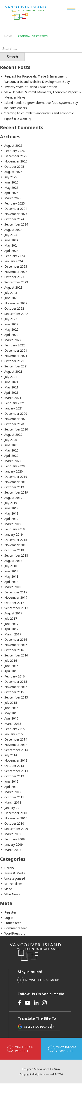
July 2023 (10, 293)
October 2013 (14, 766)
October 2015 (14, 692)
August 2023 (13, 287)
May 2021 (11, 387)
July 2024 (10, 235)
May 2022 (11, 329)
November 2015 (15, 687)
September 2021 (16, 366)
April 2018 (11, 582)
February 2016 (14, 676)
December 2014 (15, 739)
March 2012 (12, 792)
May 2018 (11, 576)
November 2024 (15, 214)
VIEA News (12, 894)
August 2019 (13, 498)
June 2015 (11, 708)
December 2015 (15, 681)
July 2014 (10, 755)
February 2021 (14, 403)
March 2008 (12, 850)
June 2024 (11, 240)
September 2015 (16, 697)
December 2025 (15, 156)
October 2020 (14, 424)
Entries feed (12, 923)
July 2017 (10, 618)
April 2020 (11, 455)
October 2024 (14, 219)
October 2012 (14, 776)
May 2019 (11, 513)
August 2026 (13, 145)
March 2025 (12, 198)
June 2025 (11, 182)
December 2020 (15, 413)
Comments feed (16, 928)
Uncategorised (14, 878)
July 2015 (10, 702)
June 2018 (11, 571)
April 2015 (11, 718)
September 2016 (16, 655)
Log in (8, 917)
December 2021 (15, 350)
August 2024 (13, 230)
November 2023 (15, 272)
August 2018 (13, 561)
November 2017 (15, 597)
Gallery (9, 868)
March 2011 (12, 802)
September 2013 (16, 771)
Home (8, 36)
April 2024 (11, 251)
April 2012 (11, 787)
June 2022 (11, 324)
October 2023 (14, 277)
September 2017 (16, 608)
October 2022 (14, 308)
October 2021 (14, 361)
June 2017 (11, 624)
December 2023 (15, 266)
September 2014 (16, 750)
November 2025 (15, 161)
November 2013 (15, 760)
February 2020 (14, 466)
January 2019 (13, 534)
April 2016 (11, 671)
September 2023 (16, 282)
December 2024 (15, 208)
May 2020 (11, 450)
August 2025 (13, 172)
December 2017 (15, 592)
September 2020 (16, 429)
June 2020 (11, 445)
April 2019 (11, 519)
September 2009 (16, 829)
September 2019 (16, 492)
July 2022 (10, 319)
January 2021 (13, 408)
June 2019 (11, 508)
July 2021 (10, 377)
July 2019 (10, 503)
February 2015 (14, 729)
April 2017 (11, 629)
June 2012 (11, 781)
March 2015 (12, 723)
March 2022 (12, 340)
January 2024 (13, 261)
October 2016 (14, 650)
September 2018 (16, 555)
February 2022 (14, 345)
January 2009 (13, 844)
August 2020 (13, 434)
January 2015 (13, 734)
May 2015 (11, 713)
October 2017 (14, 603)
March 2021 (12, 398)
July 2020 (10, 440)
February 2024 (14, 256)
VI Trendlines (13, 884)
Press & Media (14, 873)
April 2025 (11, 193)
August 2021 (13, 371)
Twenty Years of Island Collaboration (30, 87)
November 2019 (15, 482)
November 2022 (15, 303)
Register (10, 912)
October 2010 (14, 823)
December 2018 (15, 540)
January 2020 (13, 471)
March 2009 (12, 834)
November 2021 (15, 356)
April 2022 (11, 335)
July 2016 (10, 660)
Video (8, 889)
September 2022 (16, 314)
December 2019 (15, 477)
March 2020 (12, 461)
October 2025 (14, 166)
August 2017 (13, 613)
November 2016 (15, 645)
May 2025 (11, 187)
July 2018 (10, 566)
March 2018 (12, 587)
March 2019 (12, 524)
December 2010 (15, 813)
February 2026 (14, 151)
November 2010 (15, 818)
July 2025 (10, 177)
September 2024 (16, 224)
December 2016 (15, 639)
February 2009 (14, 839)
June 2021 (11, 382)
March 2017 (12, 634)
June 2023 (11, 298)
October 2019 (14, 487)
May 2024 (11, 245)
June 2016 (11, 666)
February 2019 (14, 529)
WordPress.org (14, 933)
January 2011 (13, 808)
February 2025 (14, 203)
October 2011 (14, 797)
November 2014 (15, 745)
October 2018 (14, 550)
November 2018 (15, 545)
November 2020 (15, 419)
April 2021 (11, 392)
